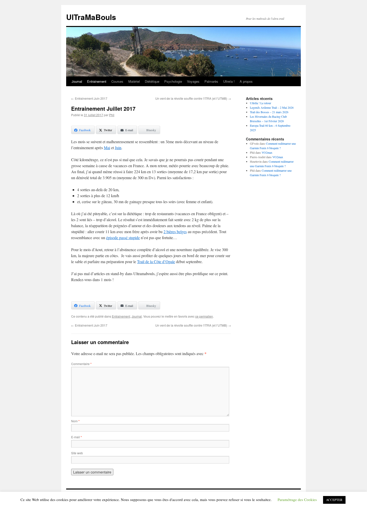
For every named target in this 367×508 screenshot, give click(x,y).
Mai (107, 147)
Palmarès (211, 81)
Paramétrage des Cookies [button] (297, 499)
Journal (77, 81)
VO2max (267, 152)
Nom (75, 421)
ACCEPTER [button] (334, 500)
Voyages (193, 81)
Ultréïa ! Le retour (260, 103)
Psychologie (173, 81)
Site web (77, 453)
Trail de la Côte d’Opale (156, 261)
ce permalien (204, 316)
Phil (111, 115)
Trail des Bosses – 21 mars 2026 (269, 112)
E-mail (76, 437)
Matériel (134, 81)
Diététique (152, 81)
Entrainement (96, 81)
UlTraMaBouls (91, 16)
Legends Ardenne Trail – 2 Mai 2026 (272, 107)
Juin (118, 147)
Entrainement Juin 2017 (89, 98)
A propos (246, 81)
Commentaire (81, 364)
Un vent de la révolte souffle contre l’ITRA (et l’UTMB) (193, 98)
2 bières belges (175, 231)
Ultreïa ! (229, 81)
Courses (117, 81)
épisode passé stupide (123, 237)
